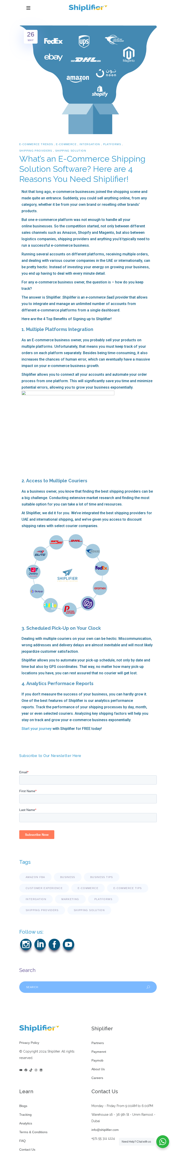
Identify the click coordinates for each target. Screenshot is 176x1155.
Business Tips (101, 877)
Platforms (112, 144)
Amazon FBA (35, 877)
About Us (98, 1069)
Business (67, 877)
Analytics (25, 1123)
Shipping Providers (35, 150)
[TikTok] (31, 1070)
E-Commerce (66, 144)
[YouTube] (20, 1070)
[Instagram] (36, 1070)
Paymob (97, 1060)
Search (27, 970)
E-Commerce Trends (36, 144)
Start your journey (37, 728)
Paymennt (98, 1051)
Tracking (25, 1114)
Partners (97, 1043)
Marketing (70, 899)
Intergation (90, 144)
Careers (97, 1078)
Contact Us (27, 1149)
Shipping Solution (70, 150)
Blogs (23, 1106)
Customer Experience (44, 888)
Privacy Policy (29, 1043)
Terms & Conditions (33, 1132)
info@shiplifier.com (105, 1130)
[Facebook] (26, 1070)
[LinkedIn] (41, 1070)
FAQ (22, 1141)
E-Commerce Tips (127, 888)
